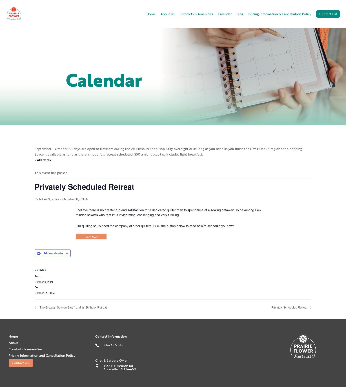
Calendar (225, 14)
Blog (240, 14)
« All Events (43, 160)
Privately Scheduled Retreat (289, 307)
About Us (168, 14)
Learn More (91, 237)
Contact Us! (21, 362)
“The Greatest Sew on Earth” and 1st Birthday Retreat (72, 307)
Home (151, 14)
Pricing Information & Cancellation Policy (279, 14)
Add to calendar (53, 253)
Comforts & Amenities (196, 14)
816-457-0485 (114, 345)
